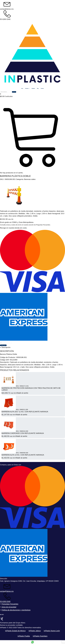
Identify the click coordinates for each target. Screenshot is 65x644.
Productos (27, 88)
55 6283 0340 (5, 19)
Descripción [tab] (6, 347)
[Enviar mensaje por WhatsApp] (32, 642)
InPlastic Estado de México (15, 631)
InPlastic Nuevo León (52, 631)
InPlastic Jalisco (35, 631)
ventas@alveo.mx (7, 9)
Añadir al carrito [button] (22, 393)
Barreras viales (29, 179)
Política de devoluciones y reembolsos (16, 610)
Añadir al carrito (3, 345)
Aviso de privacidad (9, 607)
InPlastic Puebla (24, 636)
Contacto (42, 88)
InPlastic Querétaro (40, 636)
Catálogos (33, 88)
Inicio (22, 88)
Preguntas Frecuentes (10, 604)
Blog (38, 88)
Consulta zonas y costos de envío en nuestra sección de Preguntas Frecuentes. (25, 225)
